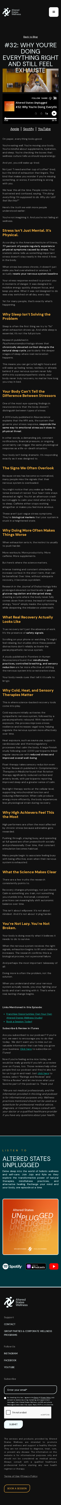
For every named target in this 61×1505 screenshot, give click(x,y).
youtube (9, 1367)
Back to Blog (30, 36)
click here (43, 1073)
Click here (26, 1049)
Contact (9, 1324)
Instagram (11, 1353)
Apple (14, 129)
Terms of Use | (12, 1476)
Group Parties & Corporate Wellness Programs (28, 1333)
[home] (13, 12)
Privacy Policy (46, 1398)
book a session (17, 1488)
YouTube (44, 129)
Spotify (28, 129)
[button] (53, 12)
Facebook (10, 1360)
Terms (36, 1398)
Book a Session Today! (19, 1021)
